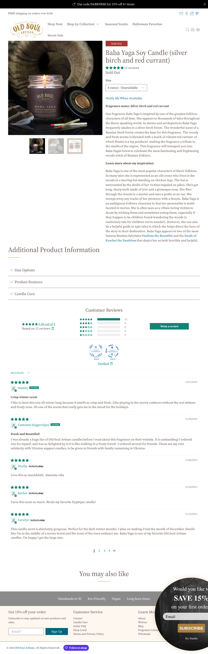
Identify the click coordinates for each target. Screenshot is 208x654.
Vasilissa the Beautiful (157, 235)
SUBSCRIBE (171, 628)
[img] (20, 382)
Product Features (29, 282)
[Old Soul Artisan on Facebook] (186, 13)
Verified (103, 363)
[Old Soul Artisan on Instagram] (192, 13)
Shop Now (55, 24)
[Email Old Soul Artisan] (181, 13)
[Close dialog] (203, 582)
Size (108, 80)
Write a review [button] (169, 326)
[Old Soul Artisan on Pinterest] (197, 13)
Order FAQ (79, 626)
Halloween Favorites (147, 24)
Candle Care (25, 293)
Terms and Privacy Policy (88, 634)
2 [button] (99, 551)
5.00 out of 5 (46, 324)
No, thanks (171, 638)
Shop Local (80, 630)
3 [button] (104, 551)
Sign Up (56, 631)
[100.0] (95, 351)
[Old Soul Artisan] (26, 30)
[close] (204, 4)
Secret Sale (55, 35)
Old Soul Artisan (24, 647)
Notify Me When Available (124, 98)
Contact (78, 618)
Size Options (25, 270)
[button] (115, 68)
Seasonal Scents (116, 24)
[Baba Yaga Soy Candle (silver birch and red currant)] (55, 88)
